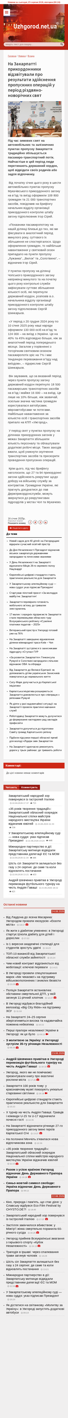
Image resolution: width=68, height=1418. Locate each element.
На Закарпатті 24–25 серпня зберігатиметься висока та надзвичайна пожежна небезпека (34, 1020)
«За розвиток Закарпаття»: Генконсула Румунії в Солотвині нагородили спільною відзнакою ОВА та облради (33, 660)
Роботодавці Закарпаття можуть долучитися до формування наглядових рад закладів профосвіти (35, 719)
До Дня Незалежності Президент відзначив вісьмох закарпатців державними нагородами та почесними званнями (34, 553)
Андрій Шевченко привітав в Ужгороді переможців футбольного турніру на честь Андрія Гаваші (35, 884)
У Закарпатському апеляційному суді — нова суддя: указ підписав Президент (34, 836)
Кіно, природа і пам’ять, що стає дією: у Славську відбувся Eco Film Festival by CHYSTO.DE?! (34, 1205)
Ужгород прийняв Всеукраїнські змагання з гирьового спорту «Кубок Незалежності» (35, 1242)
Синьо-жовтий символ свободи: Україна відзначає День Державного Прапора (33, 1186)
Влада (31, 56)
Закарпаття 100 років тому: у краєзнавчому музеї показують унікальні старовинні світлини (34, 1089)
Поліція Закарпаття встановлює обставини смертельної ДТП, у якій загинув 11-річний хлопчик (30, 994)
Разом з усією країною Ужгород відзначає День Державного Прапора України (34, 1173)
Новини (22, 56)
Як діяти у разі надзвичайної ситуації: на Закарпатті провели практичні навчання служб (33, 707)
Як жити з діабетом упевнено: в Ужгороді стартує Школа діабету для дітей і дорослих (35, 934)
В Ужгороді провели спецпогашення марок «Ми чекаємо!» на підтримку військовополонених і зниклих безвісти (33, 976)
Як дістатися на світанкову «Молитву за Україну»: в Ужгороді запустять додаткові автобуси (35, 1308)
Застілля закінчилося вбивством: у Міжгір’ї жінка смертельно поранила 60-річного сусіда (34, 1229)
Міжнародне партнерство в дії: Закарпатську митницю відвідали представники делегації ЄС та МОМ (34, 850)
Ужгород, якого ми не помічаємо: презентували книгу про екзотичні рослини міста (30, 1076)
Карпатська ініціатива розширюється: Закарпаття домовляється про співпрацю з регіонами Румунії (34, 694)
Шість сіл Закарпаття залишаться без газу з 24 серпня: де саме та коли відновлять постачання (35, 867)
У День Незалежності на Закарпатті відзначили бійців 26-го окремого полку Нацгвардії (32, 565)
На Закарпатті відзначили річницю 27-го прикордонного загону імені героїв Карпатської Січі (34, 1129)
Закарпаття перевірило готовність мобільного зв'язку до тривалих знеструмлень (29, 605)
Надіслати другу (19, 528)
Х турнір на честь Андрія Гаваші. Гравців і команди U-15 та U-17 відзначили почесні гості (35, 1116)
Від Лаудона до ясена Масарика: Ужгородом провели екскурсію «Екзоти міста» (33, 921)
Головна (12, 56)
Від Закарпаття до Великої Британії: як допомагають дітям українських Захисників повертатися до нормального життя (34, 673)
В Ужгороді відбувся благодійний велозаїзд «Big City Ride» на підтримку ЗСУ (33, 1007)
